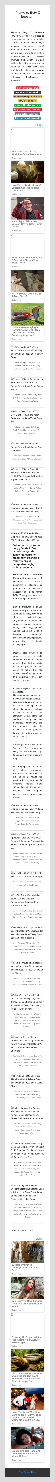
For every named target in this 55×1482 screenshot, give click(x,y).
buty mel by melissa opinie (27, 118)
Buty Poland (25, 1472)
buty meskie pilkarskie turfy (27, 105)
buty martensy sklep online (27, 92)
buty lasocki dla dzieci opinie (27, 109)
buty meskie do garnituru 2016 (27, 96)
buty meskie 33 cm (27, 101)
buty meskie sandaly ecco (28, 114)
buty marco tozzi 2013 (27, 88)
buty (34, 1472)
